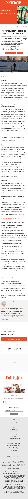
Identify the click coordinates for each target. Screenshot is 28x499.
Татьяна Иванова (14, 328)
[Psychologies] (13, 2)
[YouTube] (16, 422)
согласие (8, 398)
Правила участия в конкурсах (14, 438)
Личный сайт (4, 319)
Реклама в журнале (14, 431)
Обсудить (20, 26)
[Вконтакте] (19, 419)
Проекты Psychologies (14, 448)
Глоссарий (14, 436)
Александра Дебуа (7, 328)
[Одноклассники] (12, 422)
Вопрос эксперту (14, 434)
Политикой (7, 402)
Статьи (2, 26)
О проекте (14, 427)
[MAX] (9, 419)
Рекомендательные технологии (14, 445)
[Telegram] (14, 419)
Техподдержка (14, 450)
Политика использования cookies (14, 443)
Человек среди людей (10, 53)
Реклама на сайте (14, 429)
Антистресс (20, 53)
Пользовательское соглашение (14, 441)
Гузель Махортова (14, 302)
